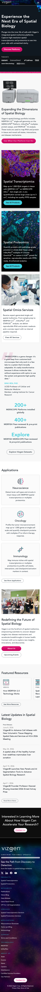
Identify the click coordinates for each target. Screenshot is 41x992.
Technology (7, 942)
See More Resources (11, 704)
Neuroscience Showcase (10, 924)
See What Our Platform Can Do (18, 141)
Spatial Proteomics (8, 884)
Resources (6, 888)
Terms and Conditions (9, 938)
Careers (4, 967)
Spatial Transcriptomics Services (12, 913)
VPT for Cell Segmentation (10, 905)
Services (5, 909)
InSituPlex (4, 949)
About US (5, 953)
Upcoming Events (11, 655)
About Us (11, 648)
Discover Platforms (12, 49)
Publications (5, 892)
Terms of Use (25, 988)
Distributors (5, 970)
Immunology (5, 930)
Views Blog (5, 895)
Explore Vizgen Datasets (20, 452)
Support (5, 935)
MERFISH (4, 946)
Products (6, 877)
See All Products (13, 202)
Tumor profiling (6, 927)
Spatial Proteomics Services (11, 916)
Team (3, 957)
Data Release (5, 898)
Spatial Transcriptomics (9, 880)
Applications (7, 920)
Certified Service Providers (10, 973)
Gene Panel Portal (7, 902)
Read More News (10, 801)
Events (3, 960)
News (3, 963)
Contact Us (20, 830)
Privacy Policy (16, 988)
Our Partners (5, 977)
